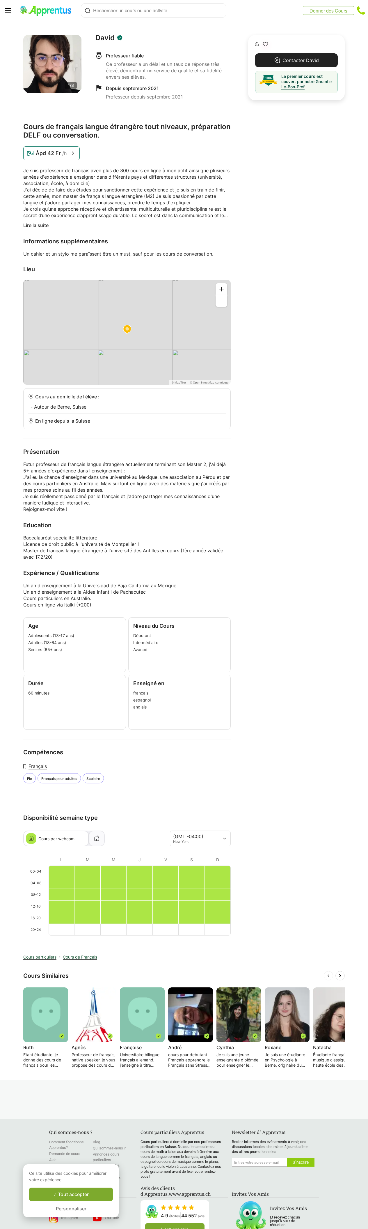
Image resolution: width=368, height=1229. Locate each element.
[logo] (48, 10)
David (105, 38)
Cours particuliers (39, 956)
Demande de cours (64, 1153)
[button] (265, 44)
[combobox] (153, 10)
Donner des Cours (328, 10)
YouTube (111, 1218)
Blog (96, 1142)
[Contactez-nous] (361, 10)
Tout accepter (73, 1194)
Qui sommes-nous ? (109, 1148)
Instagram (69, 1218)
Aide (52, 1160)
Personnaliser (71, 1209)
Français (38, 766)
